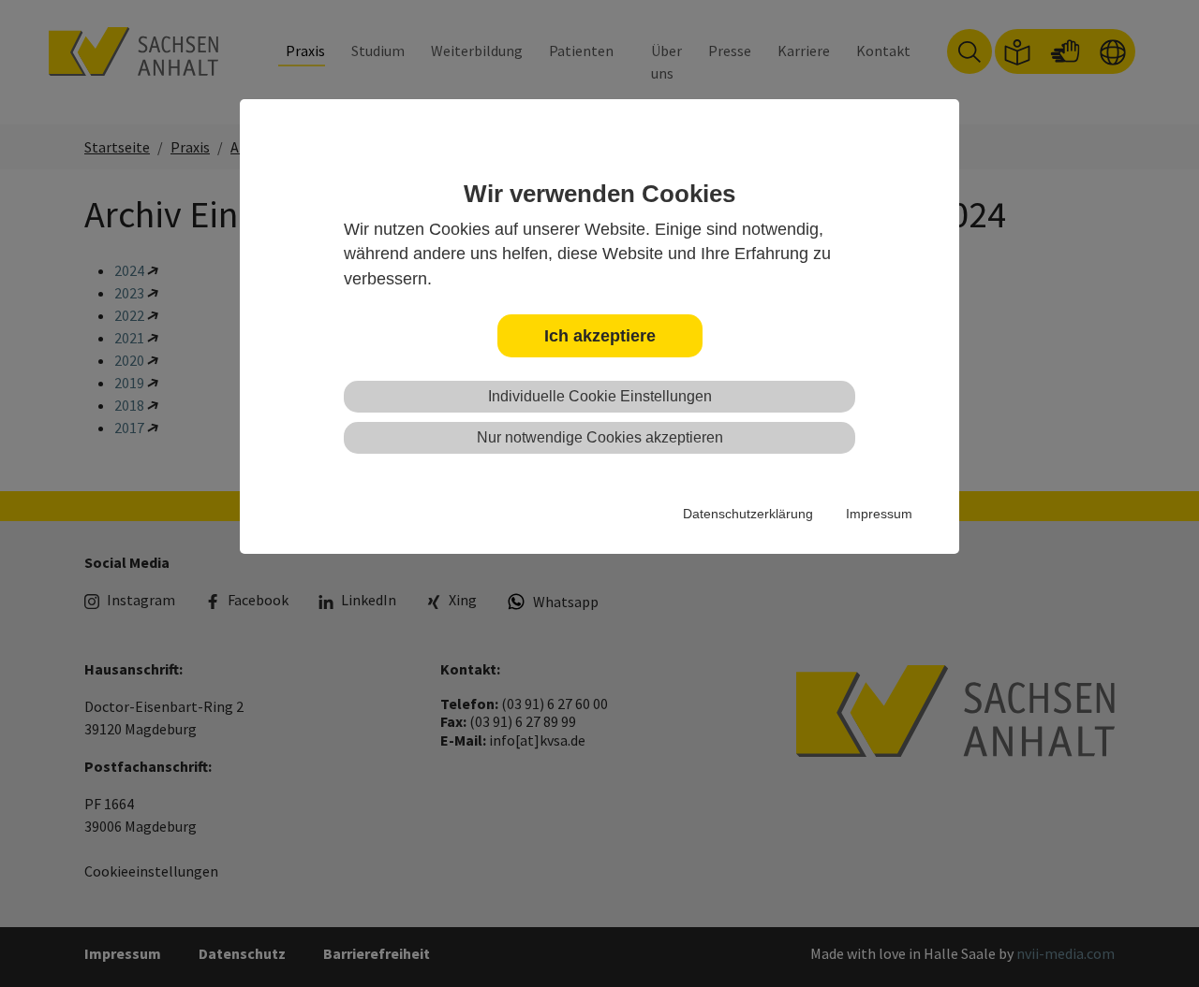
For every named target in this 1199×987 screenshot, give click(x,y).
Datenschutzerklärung (748, 513)
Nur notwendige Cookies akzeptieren (600, 437)
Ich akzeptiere (600, 336)
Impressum (879, 513)
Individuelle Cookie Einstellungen (600, 396)
